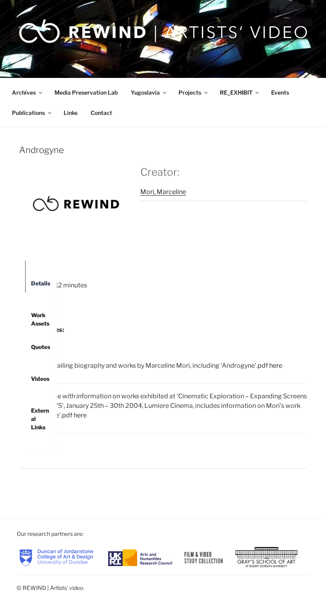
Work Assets (40, 318)
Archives (24, 92)
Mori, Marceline (163, 192)
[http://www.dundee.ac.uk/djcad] (56, 557)
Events (280, 92)
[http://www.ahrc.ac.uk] (140, 557)
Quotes (40, 346)
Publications (28, 112)
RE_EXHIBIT (236, 92)
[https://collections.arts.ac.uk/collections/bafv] (204, 557)
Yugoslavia (145, 92)
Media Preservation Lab (86, 92)
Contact (101, 112)
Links (71, 112)
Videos (40, 378)
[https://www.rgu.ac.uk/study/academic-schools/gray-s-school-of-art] (266, 557)
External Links (40, 413)
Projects (190, 92)
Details (40, 283)
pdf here (270, 365)
